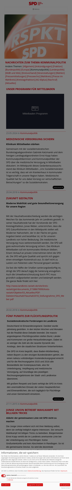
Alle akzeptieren (65, 485)
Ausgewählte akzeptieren (35, 485)
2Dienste (9, 480)
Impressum (63, 471)
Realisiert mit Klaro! (65, 488)
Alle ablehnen (6, 485)
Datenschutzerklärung (34, 471)
